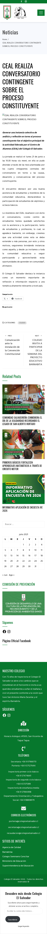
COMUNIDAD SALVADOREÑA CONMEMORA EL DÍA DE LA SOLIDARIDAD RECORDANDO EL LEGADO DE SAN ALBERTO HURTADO (22, 421)
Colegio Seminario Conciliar (15, 856)
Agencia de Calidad (11, 847)
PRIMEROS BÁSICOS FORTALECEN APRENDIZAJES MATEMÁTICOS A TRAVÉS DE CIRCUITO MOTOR (22, 466)
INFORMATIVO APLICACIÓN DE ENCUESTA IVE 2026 (22, 508)
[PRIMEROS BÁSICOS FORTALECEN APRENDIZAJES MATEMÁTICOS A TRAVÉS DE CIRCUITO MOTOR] (23, 444)
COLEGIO (22, 323)
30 (29, 566)
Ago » (11, 575)
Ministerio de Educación (14, 861)
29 (23, 566)
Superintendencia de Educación (18, 865)
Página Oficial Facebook (16, 640)
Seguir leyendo (23, 926)
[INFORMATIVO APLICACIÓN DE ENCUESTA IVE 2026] (23, 489)
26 (5, 566)
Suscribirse (12, 919)
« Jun (4, 575)
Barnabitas (7, 852)
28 (17, 566)
